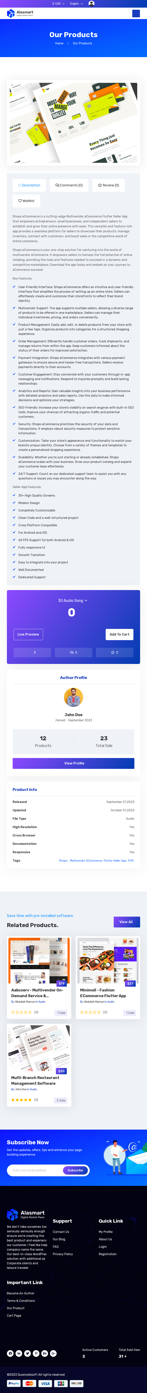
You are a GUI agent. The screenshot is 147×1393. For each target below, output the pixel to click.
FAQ (56, 1246)
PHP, (131, 860)
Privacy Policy (63, 1254)
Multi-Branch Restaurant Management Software (35, 1080)
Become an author (20, 1293)
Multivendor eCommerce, (86, 860)
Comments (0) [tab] (71, 185)
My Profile (106, 1232)
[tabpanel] (73, 397)
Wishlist (28, 201)
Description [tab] (30, 185)
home (59, 43)
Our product (15, 1308)
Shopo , (64, 860)
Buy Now (39, 965)
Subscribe (75, 1170)
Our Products (82, 43)
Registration (108, 1254)
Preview (39, 956)
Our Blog (59, 1239)
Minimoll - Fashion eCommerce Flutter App (103, 993)
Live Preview (28, 634)
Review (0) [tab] (110, 185)
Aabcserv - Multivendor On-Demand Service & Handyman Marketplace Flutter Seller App (37, 993)
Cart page (14, 1315)
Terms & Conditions (21, 1301)
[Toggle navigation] (136, 13)
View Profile (74, 763)
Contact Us (61, 1232)
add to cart (119, 634)
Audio (41, 1001)
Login (103, 1246)
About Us (105, 1239)
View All (126, 922)
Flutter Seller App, (115, 860)
